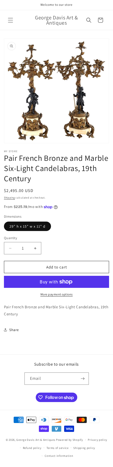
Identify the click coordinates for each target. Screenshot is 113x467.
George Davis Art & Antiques (35, 440)
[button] (10, 20)
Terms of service (58, 448)
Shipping (9, 197)
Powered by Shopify (69, 440)
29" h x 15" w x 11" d (27, 226)
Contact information (59, 456)
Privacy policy (97, 440)
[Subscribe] (83, 378)
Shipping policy (84, 448)
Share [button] (14, 329)
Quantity (10, 238)
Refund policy (32, 448)
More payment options (56, 294)
